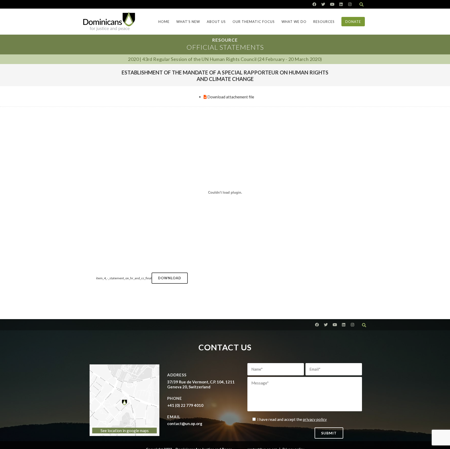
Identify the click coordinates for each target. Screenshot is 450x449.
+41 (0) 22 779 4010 (185, 405)
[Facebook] (314, 4)
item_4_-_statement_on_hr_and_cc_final (124, 278)
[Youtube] (332, 4)
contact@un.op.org (184, 423)
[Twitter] (323, 4)
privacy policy (315, 419)
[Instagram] (350, 4)
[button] (361, 4)
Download (169, 278)
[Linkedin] (341, 4)
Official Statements (225, 47)
